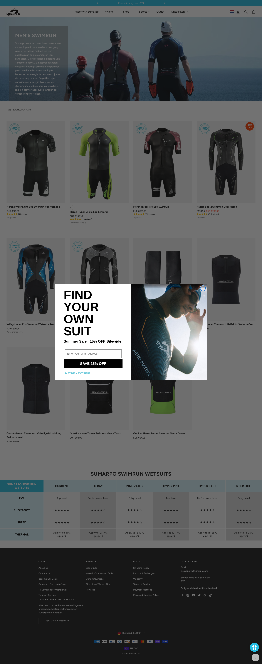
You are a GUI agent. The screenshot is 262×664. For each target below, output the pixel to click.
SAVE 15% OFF (93, 364)
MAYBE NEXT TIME (77, 373)
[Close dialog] (203, 288)
